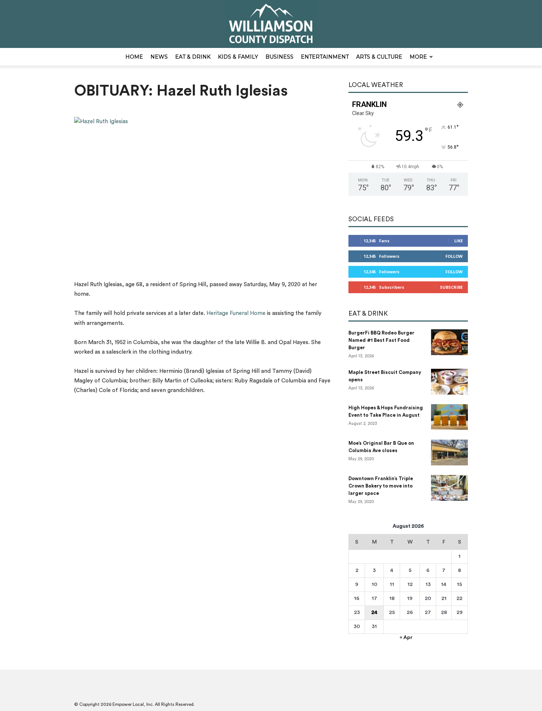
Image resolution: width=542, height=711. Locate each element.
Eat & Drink (193, 56)
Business (279, 56)
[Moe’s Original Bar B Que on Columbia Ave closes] (449, 452)
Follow (454, 256)
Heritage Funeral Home (235, 313)
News (159, 56)
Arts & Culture (379, 56)
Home (134, 56)
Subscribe (451, 287)
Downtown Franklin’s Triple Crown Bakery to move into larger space (380, 486)
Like (458, 240)
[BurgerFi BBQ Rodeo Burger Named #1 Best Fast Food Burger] (449, 342)
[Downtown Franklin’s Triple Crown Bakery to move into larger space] (449, 488)
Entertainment (325, 56)
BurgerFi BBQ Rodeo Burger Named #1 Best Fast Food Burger (381, 340)
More (418, 56)
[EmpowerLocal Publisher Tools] (271, 24)
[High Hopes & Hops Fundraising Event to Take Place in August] (449, 417)
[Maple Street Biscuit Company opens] (449, 382)
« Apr (406, 637)
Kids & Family (238, 56)
